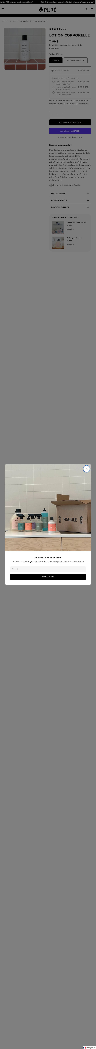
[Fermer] (87, 469)
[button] (89, 1047)
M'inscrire (48, 576)
